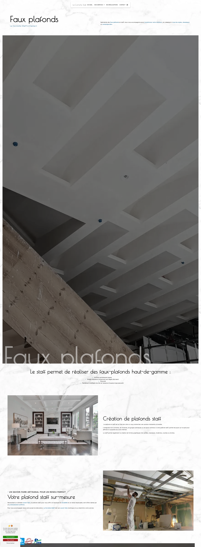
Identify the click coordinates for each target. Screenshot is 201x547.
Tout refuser (10, 540)
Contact (122, 5)
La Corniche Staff (79, 5)
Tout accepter (10, 537)
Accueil (89, 5)
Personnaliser (10, 543)
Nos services (98, 5)
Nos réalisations (112, 5)
